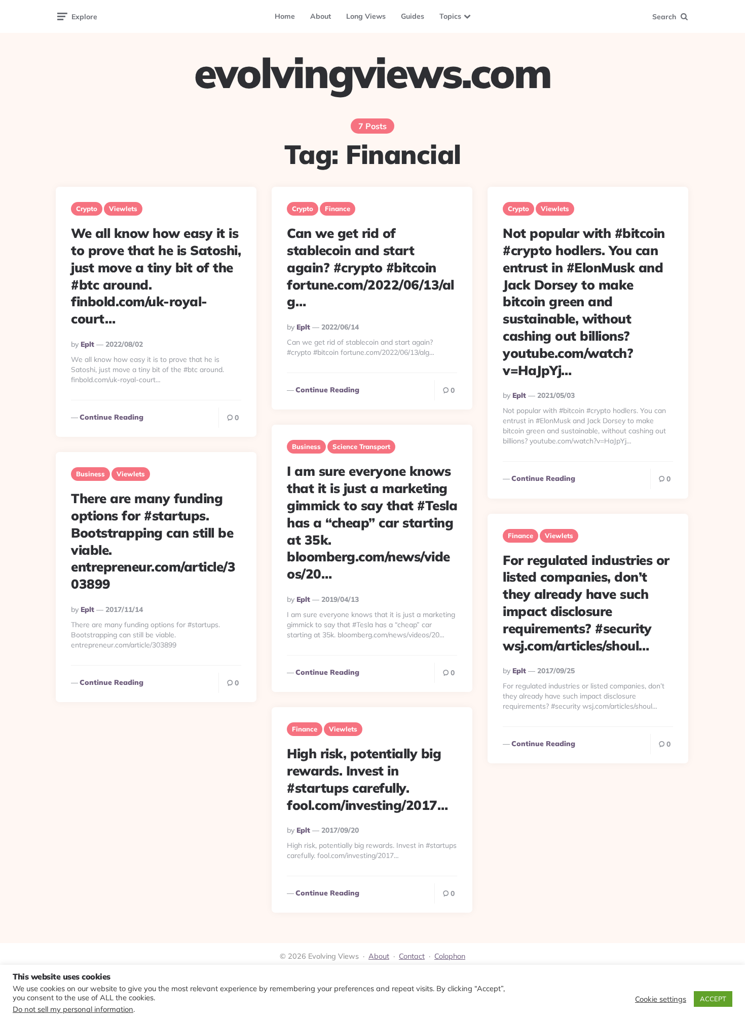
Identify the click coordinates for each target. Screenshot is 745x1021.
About (320, 16)
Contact (412, 956)
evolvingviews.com (372, 73)
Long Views (366, 16)
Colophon (449, 956)
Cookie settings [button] (660, 999)
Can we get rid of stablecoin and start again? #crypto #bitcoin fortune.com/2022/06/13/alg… (370, 267)
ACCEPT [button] (713, 999)
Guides (412, 16)
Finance (337, 209)
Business (306, 446)
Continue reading (111, 417)
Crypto (86, 209)
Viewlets (123, 209)
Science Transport (361, 446)
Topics (450, 16)
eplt (87, 344)
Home (285, 16)
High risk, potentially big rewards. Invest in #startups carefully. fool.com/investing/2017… (367, 779)
